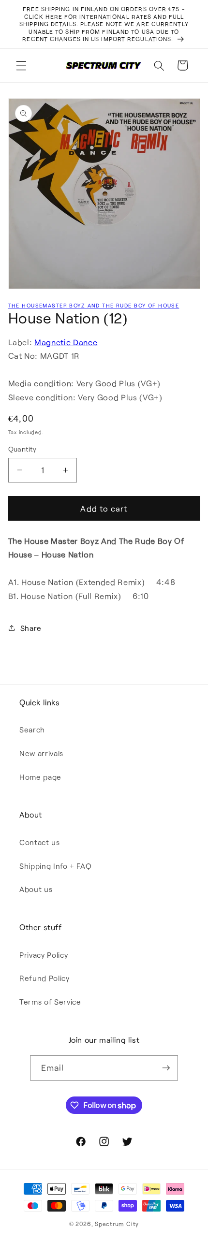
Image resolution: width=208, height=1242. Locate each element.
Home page (40, 777)
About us (35, 889)
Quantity (22, 449)
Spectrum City (117, 1223)
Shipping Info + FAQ (55, 866)
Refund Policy (44, 978)
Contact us (39, 842)
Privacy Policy (43, 954)
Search (32, 729)
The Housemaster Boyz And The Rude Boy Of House (93, 305)
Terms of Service (50, 1001)
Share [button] (31, 628)
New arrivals (41, 753)
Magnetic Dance (65, 342)
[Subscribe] (166, 1068)
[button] (21, 65)
